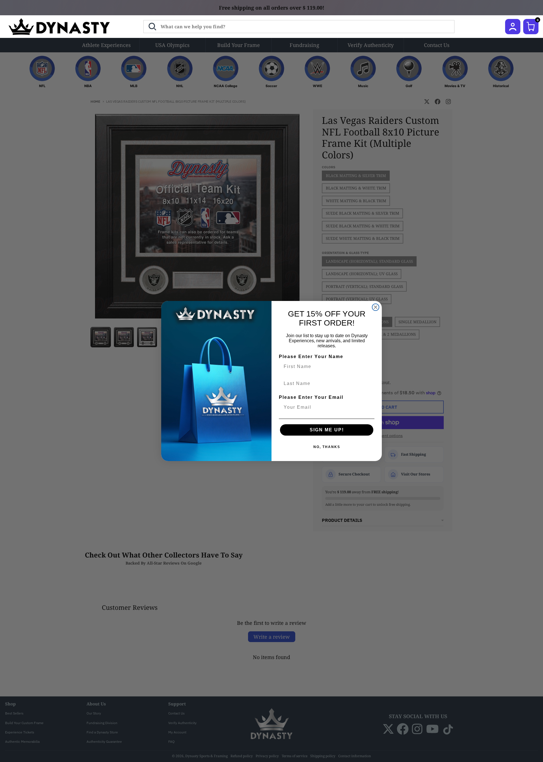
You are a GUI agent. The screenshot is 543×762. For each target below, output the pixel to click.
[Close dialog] (375, 307)
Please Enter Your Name (311, 356)
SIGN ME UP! (327, 429)
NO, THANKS (326, 447)
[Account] (512, 26)
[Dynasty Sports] (67, 26)
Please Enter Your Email (311, 397)
